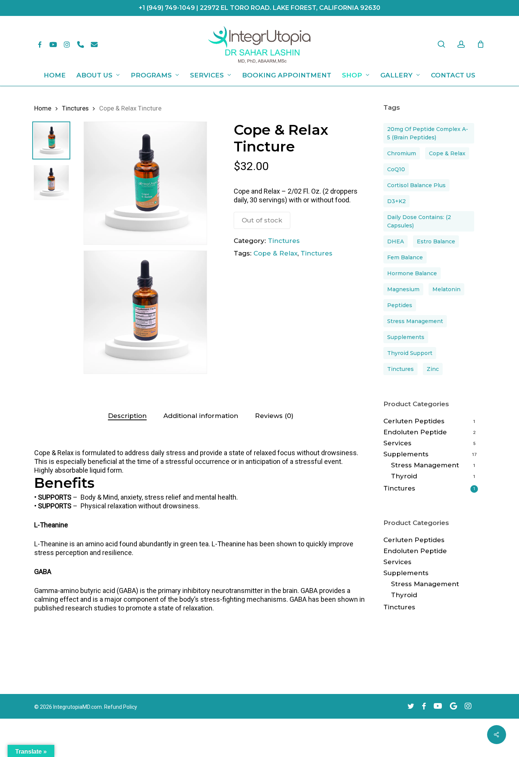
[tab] (127, 416)
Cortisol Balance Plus (416, 185)
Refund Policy (120, 707)
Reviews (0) (274, 416)
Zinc (433, 369)
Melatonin (446, 289)
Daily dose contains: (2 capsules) (419, 221)
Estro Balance (436, 241)
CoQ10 (396, 169)
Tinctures (75, 108)
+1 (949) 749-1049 (167, 7)
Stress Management (415, 321)
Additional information (200, 416)
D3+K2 (396, 201)
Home (42, 108)
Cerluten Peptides (414, 421)
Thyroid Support (409, 353)
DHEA (395, 241)
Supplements (405, 337)
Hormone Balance (412, 273)
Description (127, 416)
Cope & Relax (275, 253)
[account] (461, 44)
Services (397, 443)
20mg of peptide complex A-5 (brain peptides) (427, 133)
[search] (441, 44)
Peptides (399, 305)
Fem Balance (405, 257)
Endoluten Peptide (415, 432)
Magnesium (403, 289)
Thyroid (404, 476)
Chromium (401, 153)
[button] (200, 457)
